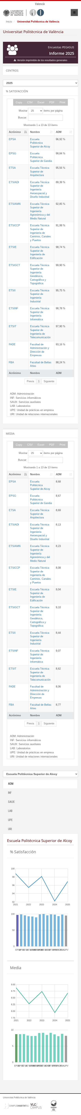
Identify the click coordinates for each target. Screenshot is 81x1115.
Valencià (40, 4)
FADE (12, 344)
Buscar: (22, 117)
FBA (11, 362)
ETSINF (13, 308)
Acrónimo (15, 131)
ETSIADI (14, 182)
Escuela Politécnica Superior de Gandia (41, 157)
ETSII (12, 290)
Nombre (35, 131)
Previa (30, 381)
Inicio (9, 21)
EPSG (12, 153)
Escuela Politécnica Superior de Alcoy (40, 143)
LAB (10, 810)
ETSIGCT (14, 265)
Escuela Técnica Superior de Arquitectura (39, 171)
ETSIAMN (14, 203)
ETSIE (13, 247)
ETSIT (12, 326)
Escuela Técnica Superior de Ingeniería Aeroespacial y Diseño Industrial (39, 189)
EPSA (12, 139)
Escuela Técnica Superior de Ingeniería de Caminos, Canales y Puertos (40, 232)
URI (10, 829)
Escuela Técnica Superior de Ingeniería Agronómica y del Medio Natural (40, 211)
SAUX (11, 801)
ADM (59, 131)
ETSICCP (14, 225)
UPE (10, 820)
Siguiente (49, 381)
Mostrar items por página (41, 110)
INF (9, 792)
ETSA (12, 167)
